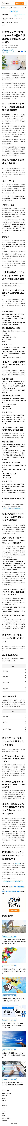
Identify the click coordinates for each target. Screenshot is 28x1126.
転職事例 (16, 22)
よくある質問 (4, 1095)
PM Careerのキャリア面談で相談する (13, 509)
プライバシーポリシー (6, 1118)
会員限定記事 (5, 14)
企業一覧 (4, 1100)
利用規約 (4, 1115)
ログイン (4, 1108)
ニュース (4, 25)
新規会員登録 (14, 910)
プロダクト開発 (17, 18)
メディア (10, 7)
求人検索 (4, 1098)
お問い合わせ (4, 1120)
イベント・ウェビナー (7, 22)
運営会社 (4, 1113)
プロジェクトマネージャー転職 (20, 7)
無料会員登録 (19, 3)
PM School (4, 1111)
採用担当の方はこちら (6, 1093)
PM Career (17, 863)
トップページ (3, 7)
